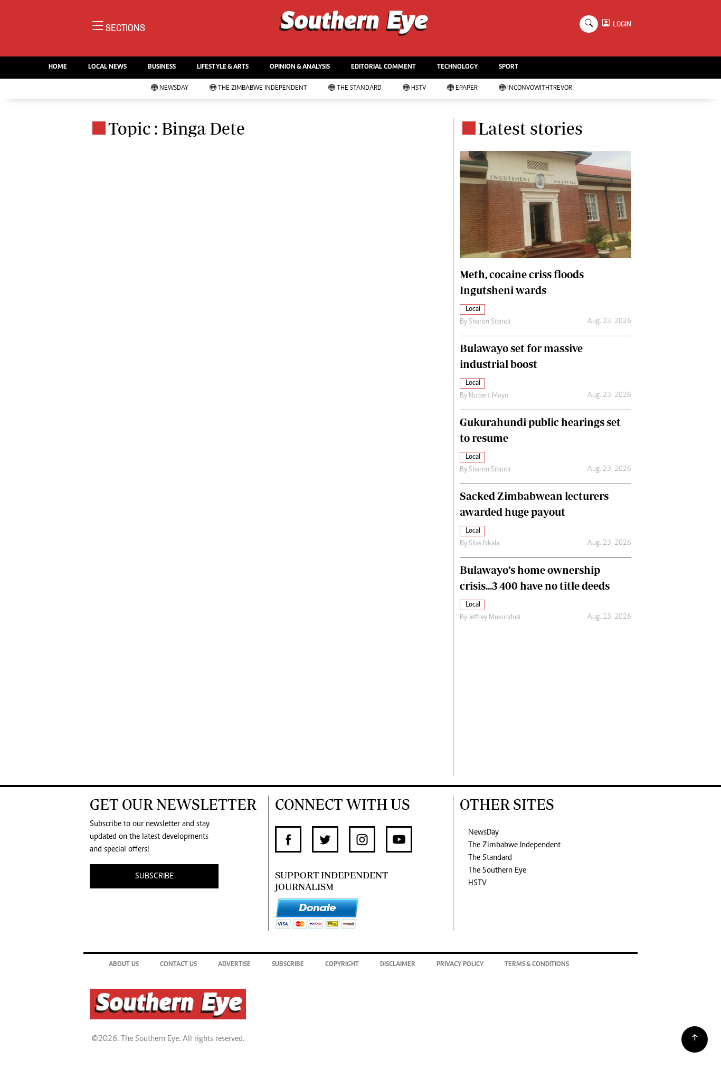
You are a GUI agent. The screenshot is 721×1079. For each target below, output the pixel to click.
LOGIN (620, 24)
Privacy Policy (460, 964)
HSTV (418, 88)
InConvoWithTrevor (539, 88)
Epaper (467, 88)
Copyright (342, 964)
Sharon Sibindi (489, 322)
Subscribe (288, 964)
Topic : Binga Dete (176, 128)
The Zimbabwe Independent (262, 88)
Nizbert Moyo (488, 396)
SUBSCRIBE (154, 876)
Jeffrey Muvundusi (494, 617)
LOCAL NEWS (107, 67)
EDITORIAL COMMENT (383, 67)
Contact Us (178, 964)
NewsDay (173, 88)
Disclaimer (397, 964)
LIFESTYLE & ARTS (223, 67)
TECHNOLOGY (457, 67)
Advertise (234, 964)
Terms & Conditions (537, 964)
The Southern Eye (497, 870)
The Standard (359, 88)
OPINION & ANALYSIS (300, 67)
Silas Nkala (484, 543)
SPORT (508, 67)
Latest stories (530, 128)
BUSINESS (162, 67)
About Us (124, 964)
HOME (58, 67)
